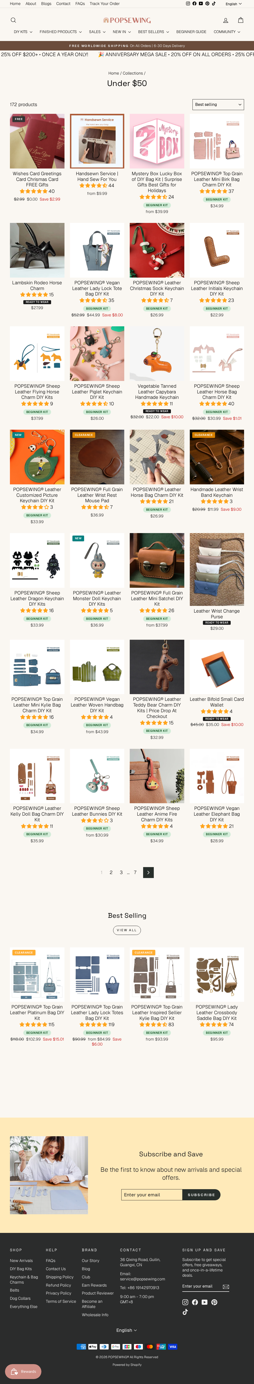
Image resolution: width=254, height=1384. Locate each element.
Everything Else (23, 1306)
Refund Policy (58, 1285)
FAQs (80, 3)
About (31, 3)
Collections (133, 73)
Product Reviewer (98, 1293)
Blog (86, 1268)
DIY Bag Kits (21, 1268)
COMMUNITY (225, 31)
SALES (95, 31)
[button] (34, 191)
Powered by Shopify (127, 1365)
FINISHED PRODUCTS (59, 31)
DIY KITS (21, 31)
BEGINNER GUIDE (191, 31)
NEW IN (120, 31)
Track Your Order (105, 3)
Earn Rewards (94, 1285)
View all (127, 930)
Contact (63, 3)
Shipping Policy (59, 1277)
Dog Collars (20, 1298)
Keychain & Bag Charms (24, 1279)
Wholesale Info (95, 1314)
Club (86, 1277)
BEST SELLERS (151, 31)
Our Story (90, 1260)
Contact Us (56, 1268)
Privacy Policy (58, 1293)
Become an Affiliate (92, 1304)
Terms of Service (61, 1301)
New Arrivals (21, 1260)
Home (15, 3)
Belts (14, 1290)
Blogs (46, 3)
